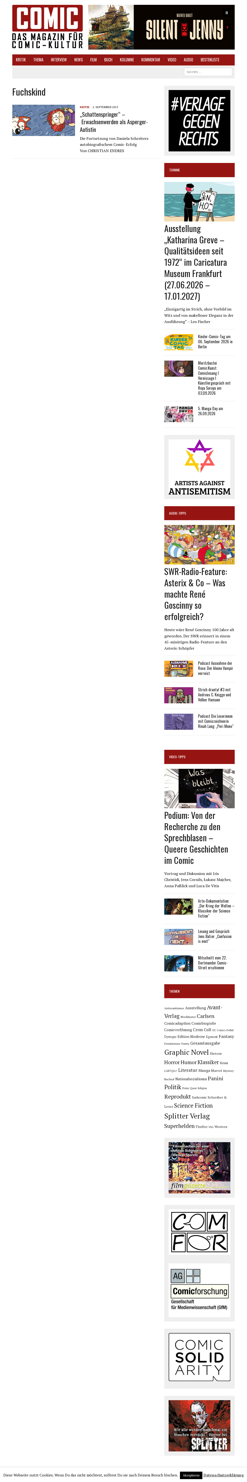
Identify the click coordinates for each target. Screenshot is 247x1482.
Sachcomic (199, 1097)
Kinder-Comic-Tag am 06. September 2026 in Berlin (215, 341)
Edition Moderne (191, 1036)
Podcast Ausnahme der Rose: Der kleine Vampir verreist (215, 668)
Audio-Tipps (177, 513)
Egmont (212, 1037)
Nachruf (169, 1079)
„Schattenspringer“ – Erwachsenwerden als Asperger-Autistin (114, 121)
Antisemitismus (174, 1008)
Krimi (224, 1063)
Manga (204, 1070)
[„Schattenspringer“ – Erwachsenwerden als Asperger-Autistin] (43, 132)
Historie (216, 1053)
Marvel (216, 1070)
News (78, 60)
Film (93, 60)
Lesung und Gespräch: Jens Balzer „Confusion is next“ (215, 936)
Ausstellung (195, 1007)
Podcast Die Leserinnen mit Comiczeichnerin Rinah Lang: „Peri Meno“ (215, 721)
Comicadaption (177, 1023)
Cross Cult (202, 1029)
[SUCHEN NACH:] (208, 71)
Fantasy (226, 1036)
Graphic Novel (186, 1052)
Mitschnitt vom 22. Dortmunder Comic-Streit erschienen (213, 963)
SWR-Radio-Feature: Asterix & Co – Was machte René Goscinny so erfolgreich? (195, 593)
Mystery (228, 1071)
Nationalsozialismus (191, 1079)
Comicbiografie (204, 1023)
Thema (38, 60)
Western (220, 1127)
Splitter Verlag (187, 1115)
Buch (108, 60)
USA (211, 1127)
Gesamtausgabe (205, 1043)
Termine (174, 169)
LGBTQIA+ (170, 1071)
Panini (215, 1078)
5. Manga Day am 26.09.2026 (210, 411)
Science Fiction (193, 1105)
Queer (193, 1088)
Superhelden (179, 1126)
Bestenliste (210, 60)
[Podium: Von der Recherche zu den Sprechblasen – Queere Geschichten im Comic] (199, 805)
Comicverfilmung (178, 1030)
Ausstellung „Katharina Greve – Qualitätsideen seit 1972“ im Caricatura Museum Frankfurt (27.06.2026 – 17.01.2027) (195, 262)
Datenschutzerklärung (223, 1475)
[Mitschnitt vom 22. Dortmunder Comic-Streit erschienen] (178, 968)
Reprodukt (177, 1096)
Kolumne (127, 60)
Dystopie (170, 1037)
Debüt (230, 1030)
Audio (188, 60)
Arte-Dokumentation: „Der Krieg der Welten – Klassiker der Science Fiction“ (216, 908)
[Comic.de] (47, 26)
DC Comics (219, 1030)
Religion (202, 1088)
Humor (189, 1062)
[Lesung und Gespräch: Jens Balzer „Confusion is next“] (178, 941)
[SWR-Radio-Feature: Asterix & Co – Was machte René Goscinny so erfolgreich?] (199, 561)
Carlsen (205, 1015)
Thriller (202, 1126)
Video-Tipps (177, 756)
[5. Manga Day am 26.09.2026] (178, 418)
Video (172, 60)
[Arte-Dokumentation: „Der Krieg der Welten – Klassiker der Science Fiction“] (178, 911)
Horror (172, 1062)
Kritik (21, 60)
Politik (172, 1087)
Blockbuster (188, 1017)
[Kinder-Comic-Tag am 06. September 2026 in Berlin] (178, 347)
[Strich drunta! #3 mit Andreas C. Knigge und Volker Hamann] (178, 700)
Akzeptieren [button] (191, 1475)
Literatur (187, 1070)
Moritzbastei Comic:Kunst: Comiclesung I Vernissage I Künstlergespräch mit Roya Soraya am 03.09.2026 (214, 378)
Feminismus (172, 1043)
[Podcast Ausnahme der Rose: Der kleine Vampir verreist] (178, 673)
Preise (185, 1088)
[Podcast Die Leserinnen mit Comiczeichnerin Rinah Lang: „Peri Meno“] (178, 726)
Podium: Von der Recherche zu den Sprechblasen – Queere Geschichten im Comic (196, 837)
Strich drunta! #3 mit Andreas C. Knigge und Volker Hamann (214, 695)
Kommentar (150, 60)
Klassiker (208, 1062)
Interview (59, 60)
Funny (185, 1043)
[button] (161, 27)
